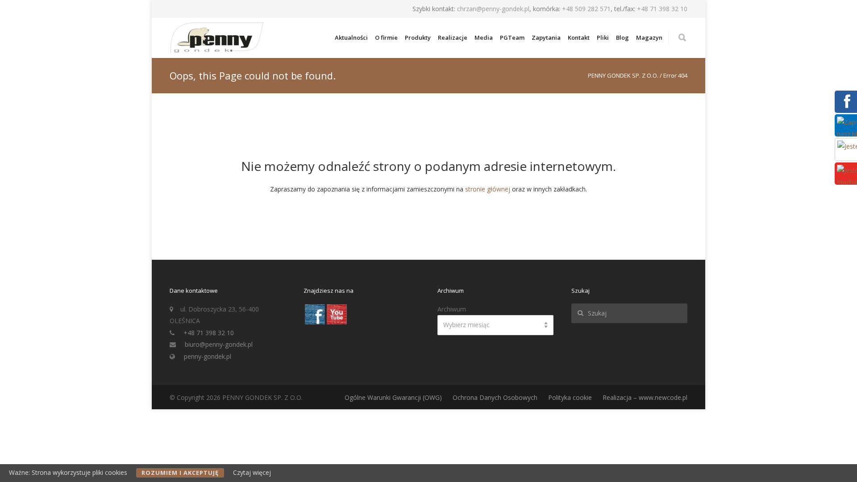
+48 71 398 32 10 (662, 8)
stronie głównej (487, 189)
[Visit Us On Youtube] (336, 322)
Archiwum (451, 309)
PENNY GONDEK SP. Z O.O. (623, 75)
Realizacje (452, 37)
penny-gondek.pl (207, 356)
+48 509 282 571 (586, 8)
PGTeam (512, 37)
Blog (622, 37)
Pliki (603, 37)
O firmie (386, 37)
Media (483, 37)
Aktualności (351, 37)
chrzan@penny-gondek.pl (493, 8)
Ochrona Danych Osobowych (495, 397)
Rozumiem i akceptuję (180, 473)
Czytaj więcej (252, 472)
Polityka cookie (570, 397)
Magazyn (649, 37)
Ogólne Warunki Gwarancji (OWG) (393, 397)
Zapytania (546, 37)
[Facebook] (845, 107)
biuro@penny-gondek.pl (219, 344)
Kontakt (579, 37)
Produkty (418, 37)
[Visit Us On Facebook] (314, 322)
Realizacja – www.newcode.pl (645, 397)
